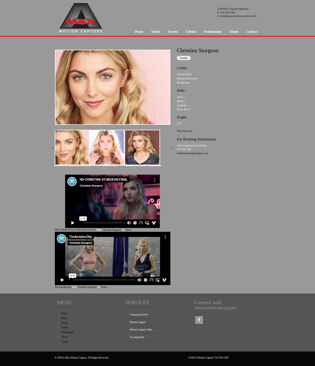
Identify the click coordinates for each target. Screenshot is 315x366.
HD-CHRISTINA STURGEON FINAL (75, 229)
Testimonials (212, 31)
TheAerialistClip (63, 287)
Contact (252, 31)
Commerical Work (139, 314)
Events (173, 31)
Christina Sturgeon (111, 229)
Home (139, 31)
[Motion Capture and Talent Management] (81, 33)
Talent (155, 31)
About (233, 31)
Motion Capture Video (141, 329)
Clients (191, 31)
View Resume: (185, 130)
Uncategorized (137, 337)
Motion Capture (138, 322)
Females (184, 58)
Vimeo (128, 229)
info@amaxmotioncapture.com (192, 153)
